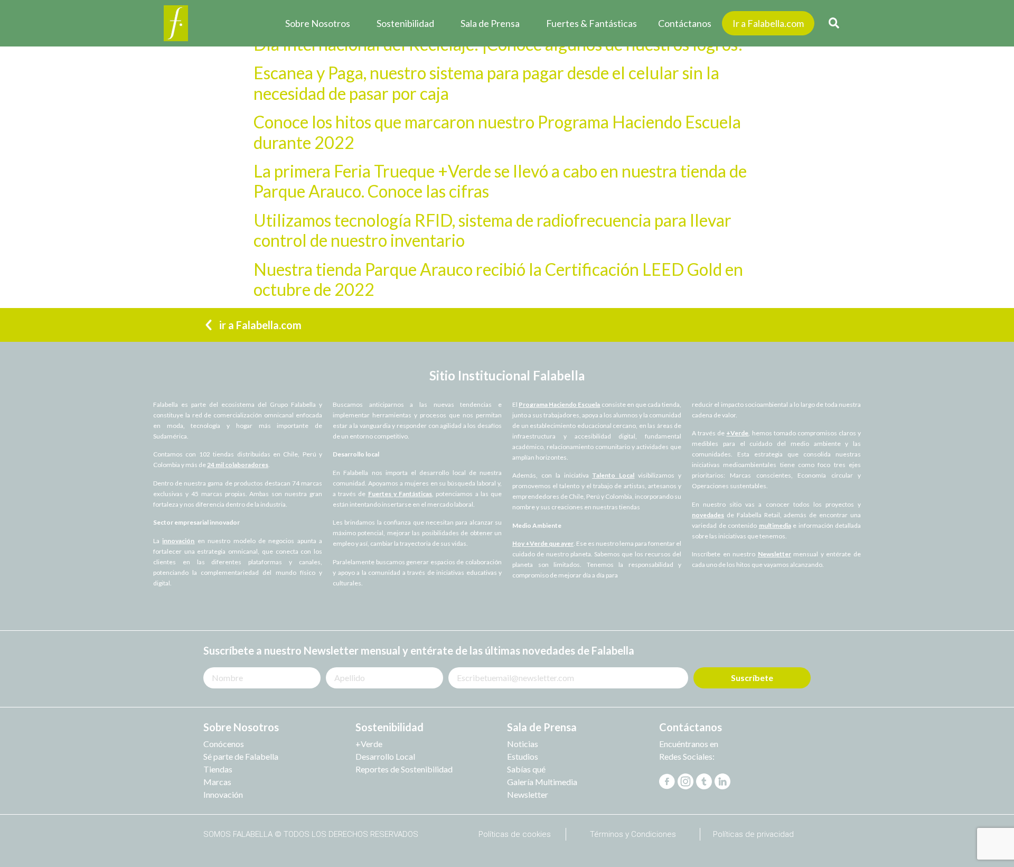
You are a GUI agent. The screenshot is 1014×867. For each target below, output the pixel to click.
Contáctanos (684, 23)
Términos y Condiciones (633, 834)
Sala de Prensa (490, 23)
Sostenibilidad (405, 23)
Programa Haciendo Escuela (559, 404)
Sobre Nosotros (317, 23)
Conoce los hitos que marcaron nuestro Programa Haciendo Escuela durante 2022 (497, 131)
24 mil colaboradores (237, 465)
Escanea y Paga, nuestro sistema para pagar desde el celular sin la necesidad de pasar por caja (486, 82)
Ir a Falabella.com (768, 23)
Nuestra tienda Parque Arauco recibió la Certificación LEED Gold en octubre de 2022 (498, 279)
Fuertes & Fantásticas (591, 23)
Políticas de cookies (514, 834)
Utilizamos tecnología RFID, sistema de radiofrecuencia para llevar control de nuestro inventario (492, 230)
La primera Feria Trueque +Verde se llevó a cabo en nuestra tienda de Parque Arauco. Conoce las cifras (500, 181)
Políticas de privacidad (753, 834)
